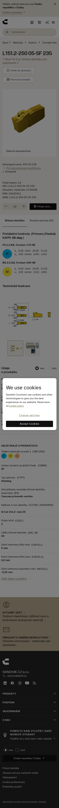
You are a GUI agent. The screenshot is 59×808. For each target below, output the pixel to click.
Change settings (29, 415)
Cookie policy (16, 406)
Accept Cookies (29, 423)
